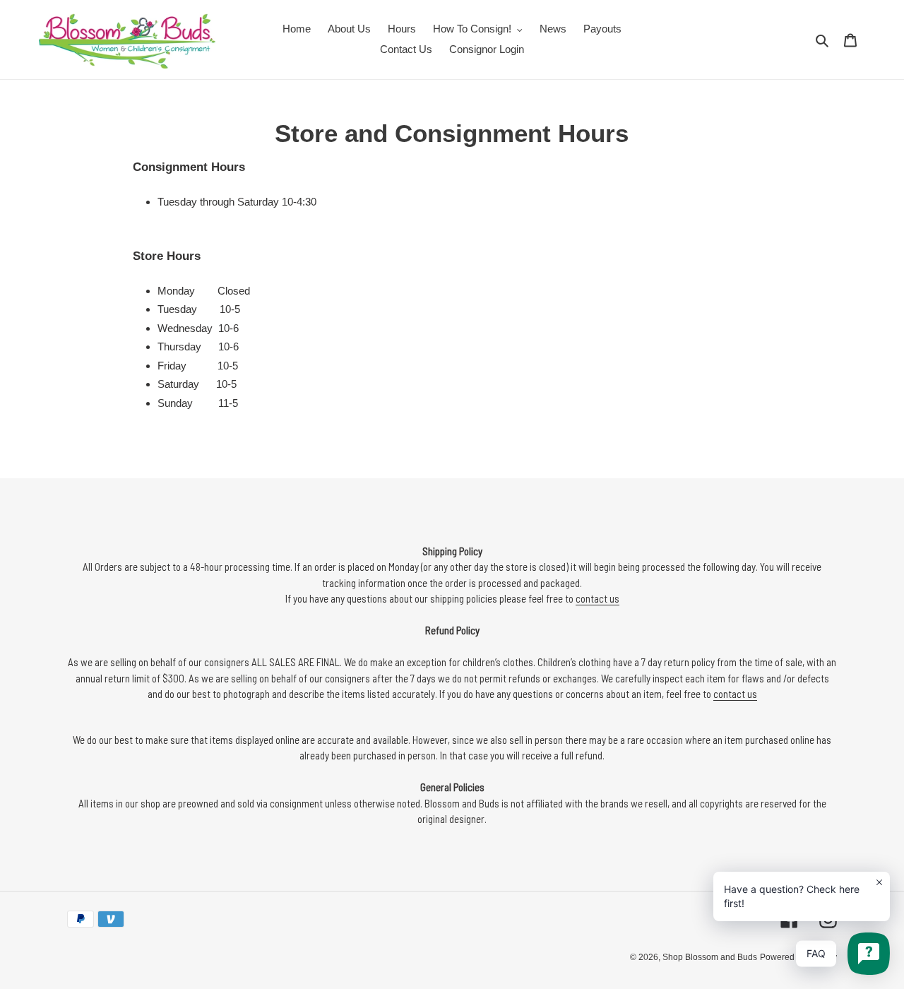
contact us (597, 598)
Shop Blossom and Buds (709, 957)
